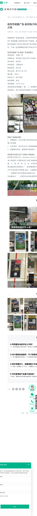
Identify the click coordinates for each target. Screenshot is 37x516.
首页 (8, 17)
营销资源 (17, 3)
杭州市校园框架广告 (18, 17)
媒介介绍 (27, 3)
